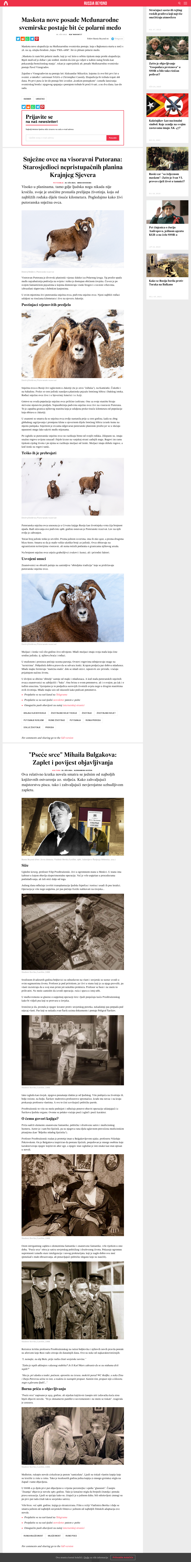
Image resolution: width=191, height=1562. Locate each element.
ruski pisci (71, 1536)
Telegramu (61, 694)
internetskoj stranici (73, 705)
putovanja (75, 720)
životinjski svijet (106, 713)
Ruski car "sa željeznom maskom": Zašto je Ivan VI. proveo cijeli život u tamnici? (167, 178)
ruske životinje (56, 720)
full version (67, 738)
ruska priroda (93, 720)
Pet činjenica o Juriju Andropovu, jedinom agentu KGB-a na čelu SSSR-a (166, 231)
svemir (27, 99)
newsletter (58, 700)
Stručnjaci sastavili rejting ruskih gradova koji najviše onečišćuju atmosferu (165, 14)
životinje (87, 713)
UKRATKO (40, 99)
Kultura (56, 770)
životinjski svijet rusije (64, 713)
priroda (49, 727)
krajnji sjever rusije (35, 713)
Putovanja (58, 183)
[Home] (6, 3)
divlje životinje (32, 727)
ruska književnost (33, 1536)
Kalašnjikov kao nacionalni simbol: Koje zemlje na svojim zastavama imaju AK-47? (167, 124)
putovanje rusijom (34, 720)
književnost (54, 1536)
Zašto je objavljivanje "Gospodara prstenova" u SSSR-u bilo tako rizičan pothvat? (164, 69)
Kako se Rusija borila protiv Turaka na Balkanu (166, 283)
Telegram (118, 39)
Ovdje (86, 1557)
